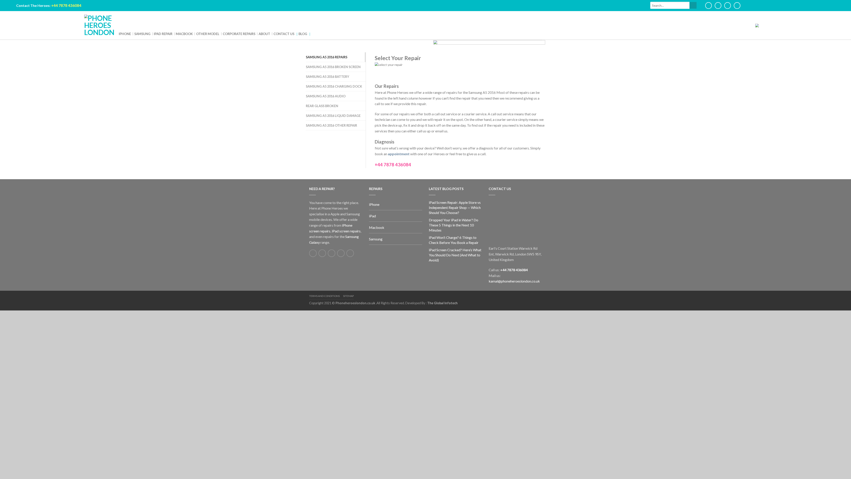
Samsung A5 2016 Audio (325, 96)
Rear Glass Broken (322, 106)
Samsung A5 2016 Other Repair (331, 125)
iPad (372, 216)
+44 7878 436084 (514, 270)
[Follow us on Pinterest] (341, 253)
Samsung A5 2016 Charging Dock (334, 86)
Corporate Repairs (199, 34)
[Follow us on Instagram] (350, 253)
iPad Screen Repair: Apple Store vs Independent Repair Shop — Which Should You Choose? (455, 207)
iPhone (122, 34)
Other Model (178, 34)
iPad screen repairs (346, 231)
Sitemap (348, 295)
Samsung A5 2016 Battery (327, 77)
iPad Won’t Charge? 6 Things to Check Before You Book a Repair (453, 240)
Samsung (134, 34)
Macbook (162, 34)
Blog (243, 34)
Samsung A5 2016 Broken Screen (333, 67)
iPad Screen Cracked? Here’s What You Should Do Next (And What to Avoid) (455, 255)
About (216, 34)
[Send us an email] (331, 253)
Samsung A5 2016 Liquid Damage (333, 116)
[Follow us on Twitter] (322, 253)
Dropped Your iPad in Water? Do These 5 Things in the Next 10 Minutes (453, 225)
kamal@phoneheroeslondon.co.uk (514, 281)
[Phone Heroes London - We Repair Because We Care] (99, 25)
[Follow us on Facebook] (313, 253)
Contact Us (229, 34)
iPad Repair (148, 34)
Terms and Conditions (324, 295)
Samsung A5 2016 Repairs (326, 57)
